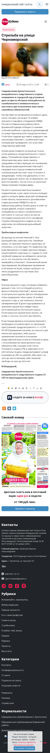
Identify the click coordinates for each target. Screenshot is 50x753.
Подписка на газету (11, 680)
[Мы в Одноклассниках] (18, 586)
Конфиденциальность (13, 670)
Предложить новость (25, 11)
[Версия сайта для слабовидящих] (46, 4)
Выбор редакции (10, 604)
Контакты (6, 665)
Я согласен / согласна (24, 748)
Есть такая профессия (12, 615)
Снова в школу (9, 620)
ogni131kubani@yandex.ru (16, 578)
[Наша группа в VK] (11, 586)
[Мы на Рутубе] (25, 586)
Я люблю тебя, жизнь (12, 630)
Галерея (5, 635)
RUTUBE (39, 397)
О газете (6, 675)
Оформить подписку (25, 508)
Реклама (6, 698)
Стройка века (8, 625)
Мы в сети (7, 651)
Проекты (6, 646)
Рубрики (6, 640)
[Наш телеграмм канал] (5, 586)
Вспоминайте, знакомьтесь (15, 599)
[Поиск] (39, 4)
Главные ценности (11, 610)
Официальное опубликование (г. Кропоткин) (24, 716)
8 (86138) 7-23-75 (12, 574)
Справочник (8, 703)
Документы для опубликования (17, 730)
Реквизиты (7, 692)
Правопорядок (8, 29)
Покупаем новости (11, 685)
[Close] (40, 741)
